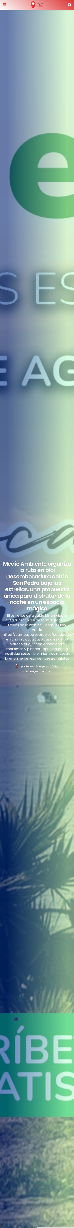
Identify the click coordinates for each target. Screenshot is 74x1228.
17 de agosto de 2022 (38, 671)
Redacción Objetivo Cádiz (41, 666)
